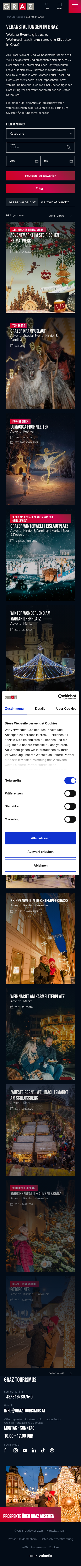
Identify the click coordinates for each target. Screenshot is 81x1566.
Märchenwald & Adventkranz (35, 1193)
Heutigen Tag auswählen (40, 175)
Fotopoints (19, 1289)
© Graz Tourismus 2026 (29, 1530)
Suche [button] (47, 9)
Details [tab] (40, 708)
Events (59, 9)
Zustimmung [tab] (14, 708)
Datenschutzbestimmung (57, 1539)
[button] (6, 1450)
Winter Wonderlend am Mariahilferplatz (30, 616)
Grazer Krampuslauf (28, 331)
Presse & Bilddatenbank (22, 1539)
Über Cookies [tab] (66, 708)
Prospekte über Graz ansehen (28, 1516)
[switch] (70, 793)
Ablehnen (41, 865)
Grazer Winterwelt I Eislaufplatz (39, 526)
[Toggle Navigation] (75, 6)
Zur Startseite (15, 16)
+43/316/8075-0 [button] (18, 1397)
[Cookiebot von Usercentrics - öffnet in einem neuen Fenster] (58, 697)
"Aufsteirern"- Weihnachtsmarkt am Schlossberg (39, 1095)
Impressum (38, 1547)
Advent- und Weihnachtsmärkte (40, 54)
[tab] (22, 202)
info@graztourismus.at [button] (24, 1410)
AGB (25, 1547)
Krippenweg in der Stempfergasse (39, 900)
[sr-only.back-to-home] (19, 6)
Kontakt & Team (56, 1530)
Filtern (40, 188)
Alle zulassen (40, 838)
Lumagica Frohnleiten (29, 427)
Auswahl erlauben (40, 851)
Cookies (54, 1547)
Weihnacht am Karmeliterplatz (37, 996)
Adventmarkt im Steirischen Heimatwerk (34, 238)
